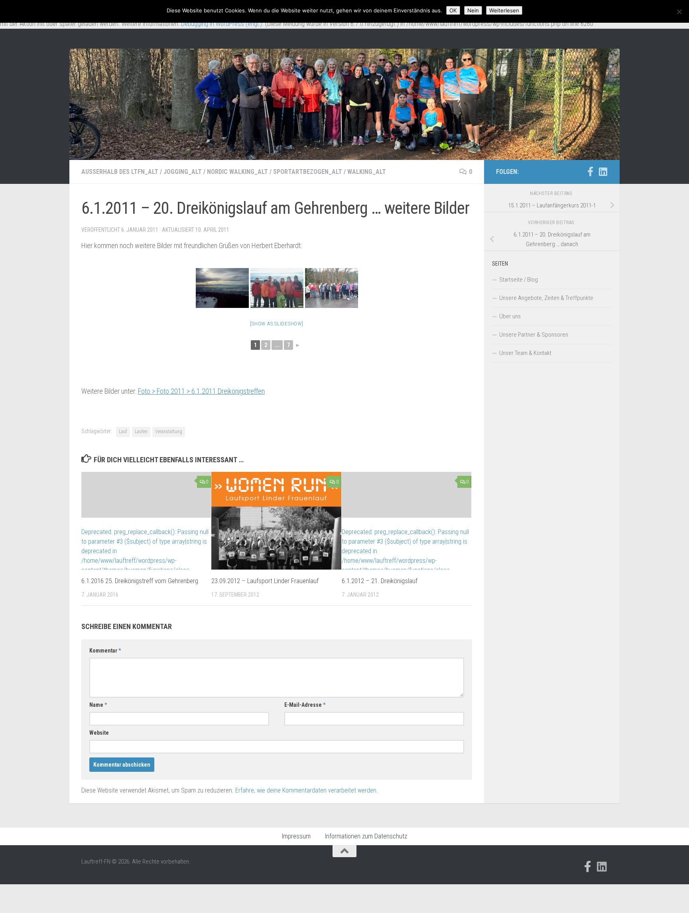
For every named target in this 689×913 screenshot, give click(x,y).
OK (453, 10)
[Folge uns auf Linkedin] (603, 171)
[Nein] (679, 12)
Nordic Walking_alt (237, 172)
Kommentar (105, 650)
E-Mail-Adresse (304, 705)
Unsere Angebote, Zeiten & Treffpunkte (546, 298)
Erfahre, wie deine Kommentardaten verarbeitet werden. (306, 790)
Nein (473, 10)
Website (99, 733)
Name (98, 705)
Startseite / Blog (518, 279)
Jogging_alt (182, 172)
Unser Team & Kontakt (525, 353)
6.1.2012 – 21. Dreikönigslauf (379, 581)
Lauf (123, 431)
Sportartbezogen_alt (307, 172)
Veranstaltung (168, 431)
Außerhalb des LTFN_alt (119, 172)
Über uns (510, 316)
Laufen (141, 431)
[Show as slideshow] (276, 324)
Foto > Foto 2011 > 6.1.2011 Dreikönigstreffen (201, 391)
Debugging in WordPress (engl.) (221, 24)
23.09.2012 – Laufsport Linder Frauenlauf (265, 581)
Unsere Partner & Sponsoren (533, 334)
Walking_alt (366, 172)
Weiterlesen (504, 10)
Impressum (296, 836)
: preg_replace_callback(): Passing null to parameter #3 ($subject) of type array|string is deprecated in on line (145, 556)
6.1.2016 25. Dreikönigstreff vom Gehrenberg (139, 581)
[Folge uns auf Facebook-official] (590, 171)
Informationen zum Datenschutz (366, 836)
